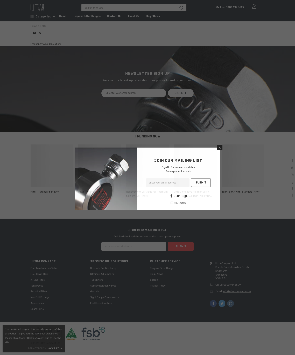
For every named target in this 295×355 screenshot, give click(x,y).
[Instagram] (185, 195)
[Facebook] (171, 195)
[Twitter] (178, 195)
